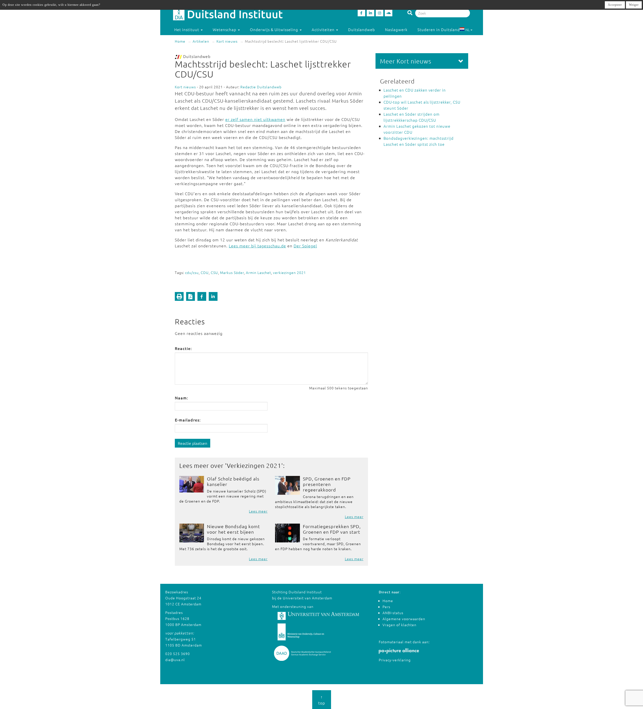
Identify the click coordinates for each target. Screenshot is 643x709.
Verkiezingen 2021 (254, 465)
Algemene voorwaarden (404, 618)
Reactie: (183, 348)
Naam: (181, 397)
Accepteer (615, 5)
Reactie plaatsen (192, 443)
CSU (214, 272)
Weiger (634, 5)
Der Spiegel (305, 245)
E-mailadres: (188, 419)
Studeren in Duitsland (438, 29)
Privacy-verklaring (395, 659)
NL (467, 29)
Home (180, 41)
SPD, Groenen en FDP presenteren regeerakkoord (327, 484)
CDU (205, 272)
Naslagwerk (396, 29)
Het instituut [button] (187, 29)
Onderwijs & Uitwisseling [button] (274, 29)
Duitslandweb (361, 29)
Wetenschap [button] (225, 29)
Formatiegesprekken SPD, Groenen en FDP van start (332, 529)
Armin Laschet (258, 272)
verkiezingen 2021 (289, 272)
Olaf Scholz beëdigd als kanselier (233, 481)
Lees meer (258, 511)
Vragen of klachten (399, 624)
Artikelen (201, 41)
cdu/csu (192, 272)
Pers (386, 606)
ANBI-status (393, 612)
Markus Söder (232, 272)
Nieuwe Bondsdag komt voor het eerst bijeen (233, 529)
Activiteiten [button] (324, 29)
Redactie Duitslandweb (261, 86)
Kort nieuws (227, 41)
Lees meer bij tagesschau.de (257, 245)
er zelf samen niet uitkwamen (255, 119)
